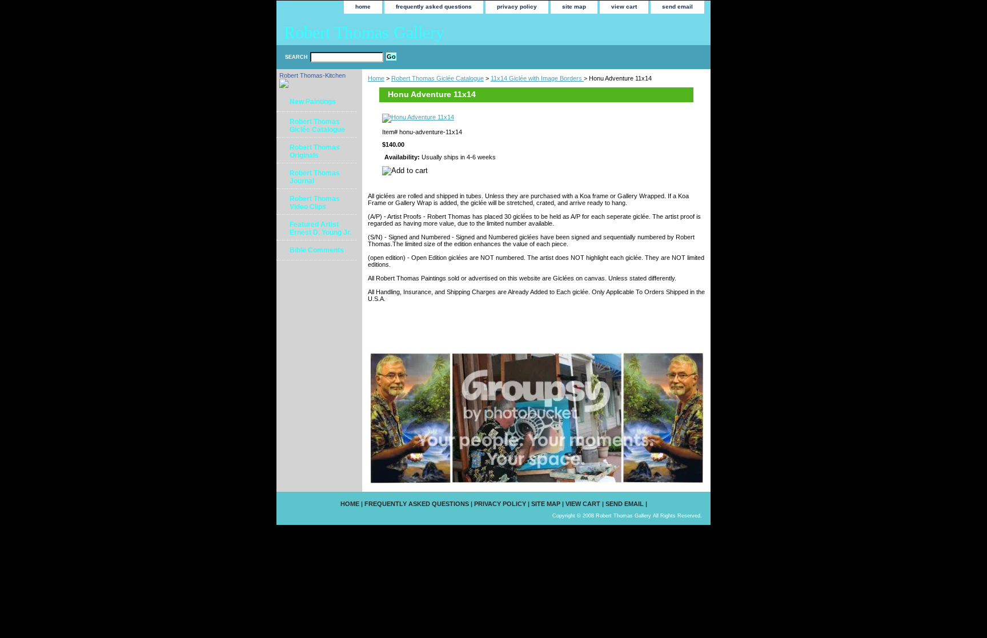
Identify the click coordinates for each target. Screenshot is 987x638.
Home (376, 78)
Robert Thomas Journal (315, 177)
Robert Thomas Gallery (364, 32)
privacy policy (517, 6)
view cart (624, 6)
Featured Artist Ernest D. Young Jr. (320, 228)
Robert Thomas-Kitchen (312, 75)
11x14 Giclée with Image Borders (537, 78)
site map (574, 6)
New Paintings (313, 102)
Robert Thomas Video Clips (315, 203)
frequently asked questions (434, 6)
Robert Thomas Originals (315, 151)
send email (677, 6)
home (363, 6)
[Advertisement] (501, 326)
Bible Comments (317, 250)
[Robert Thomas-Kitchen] (283, 85)
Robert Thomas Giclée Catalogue (437, 78)
